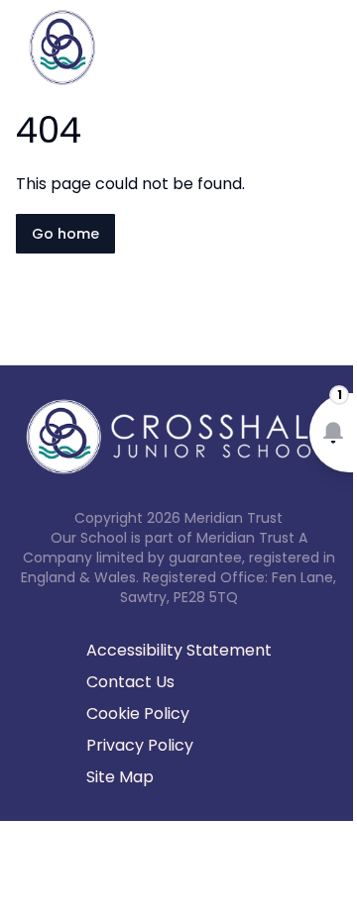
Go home (65, 234)
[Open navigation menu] (329, 47)
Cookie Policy (137, 713)
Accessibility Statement (179, 650)
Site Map (120, 776)
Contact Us (130, 681)
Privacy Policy (139, 745)
